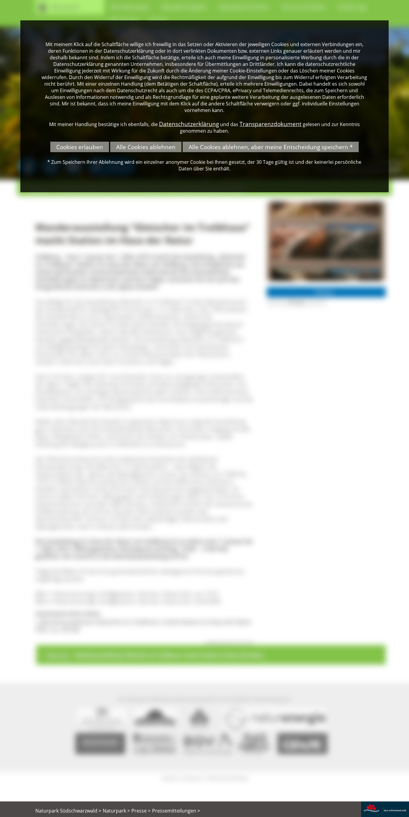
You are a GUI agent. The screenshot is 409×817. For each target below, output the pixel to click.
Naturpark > (116, 810)
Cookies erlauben (79, 147)
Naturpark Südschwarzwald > (68, 810)
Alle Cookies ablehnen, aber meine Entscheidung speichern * (271, 147)
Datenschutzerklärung (189, 124)
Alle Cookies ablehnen (145, 147)
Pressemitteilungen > (176, 810)
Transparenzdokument (271, 124)
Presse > (141, 810)
